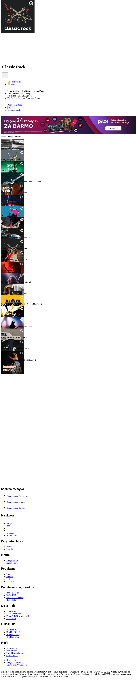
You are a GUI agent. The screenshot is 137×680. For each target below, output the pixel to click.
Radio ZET (11, 595)
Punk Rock (7, 343)
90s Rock (6, 209)
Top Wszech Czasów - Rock (16, 176)
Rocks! (5, 265)
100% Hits (10, 579)
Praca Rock (7, 187)
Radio (9, 526)
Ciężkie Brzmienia (11, 321)
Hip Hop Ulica (12, 634)
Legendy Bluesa (9, 354)
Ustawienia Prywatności (16, 665)
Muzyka (9, 523)
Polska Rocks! (9, 254)
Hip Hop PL (11, 630)
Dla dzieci (10, 581)
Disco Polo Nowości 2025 (17, 616)
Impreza (9, 576)
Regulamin (11, 660)
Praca (8, 574)
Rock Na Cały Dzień (12, 143)
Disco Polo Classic (14, 614)
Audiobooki (11, 535)
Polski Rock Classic (11, 232)
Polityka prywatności (15, 662)
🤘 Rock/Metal (14, 82)
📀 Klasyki (12, 84)
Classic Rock (8, 243)
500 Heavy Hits (9, 299)
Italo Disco (11, 618)
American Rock (9, 276)
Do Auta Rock (9, 332)
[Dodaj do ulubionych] (5, 75)
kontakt (9, 549)
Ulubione (10, 533)
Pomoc (9, 547)
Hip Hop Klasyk (13, 632)
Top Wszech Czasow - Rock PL (18, 198)
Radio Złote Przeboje (15, 597)
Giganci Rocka (9, 165)
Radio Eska (11, 600)
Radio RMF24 (12, 593)
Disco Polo (11, 611)
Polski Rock (7, 221)
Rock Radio (11, 648)
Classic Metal (8, 310)
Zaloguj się (11, 563)
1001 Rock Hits (9, 154)
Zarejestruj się (12, 560)
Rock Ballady (8, 287)
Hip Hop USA (12, 637)
